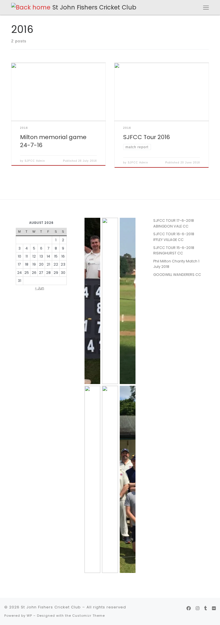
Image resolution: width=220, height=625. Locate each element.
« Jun (39, 288)
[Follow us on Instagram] (197, 608)
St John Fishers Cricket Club (51, 607)
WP (29, 615)
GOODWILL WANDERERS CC (177, 274)
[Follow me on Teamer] (205, 608)
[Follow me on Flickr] (214, 608)
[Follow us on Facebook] (188, 608)
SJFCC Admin (35, 160)
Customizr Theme (88, 615)
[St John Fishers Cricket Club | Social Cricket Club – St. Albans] (30, 7)
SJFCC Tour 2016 (146, 137)
